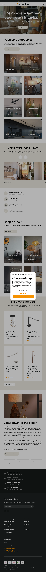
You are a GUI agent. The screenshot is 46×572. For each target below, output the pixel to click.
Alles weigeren (23, 293)
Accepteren (23, 296)
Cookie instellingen (23, 290)
